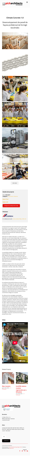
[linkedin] (27, 450)
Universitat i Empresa (13, 196)
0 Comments (20, 394)
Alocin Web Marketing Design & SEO (15, 447)
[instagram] (22, 450)
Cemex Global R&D (17, 219)
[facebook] (19, 450)
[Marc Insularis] (8, 378)
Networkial (12, 448)
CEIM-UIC (24, 219)
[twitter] (24, 450)
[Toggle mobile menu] (27, 2)
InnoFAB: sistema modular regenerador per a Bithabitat (21, 389)
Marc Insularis (6, 386)
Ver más (14, 183)
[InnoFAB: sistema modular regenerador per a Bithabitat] (22, 378)
